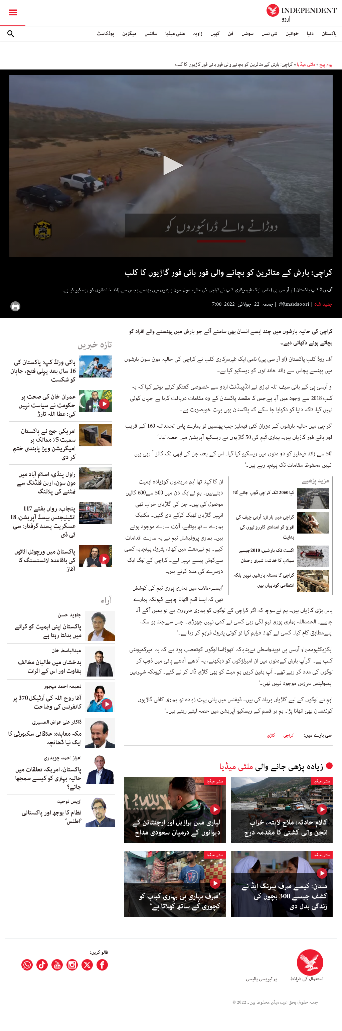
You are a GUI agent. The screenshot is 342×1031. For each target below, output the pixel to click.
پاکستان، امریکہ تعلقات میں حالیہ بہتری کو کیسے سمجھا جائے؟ (48, 778)
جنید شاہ (323, 304)
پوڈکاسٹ (105, 33)
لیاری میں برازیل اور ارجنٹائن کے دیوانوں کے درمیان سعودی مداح (176, 828)
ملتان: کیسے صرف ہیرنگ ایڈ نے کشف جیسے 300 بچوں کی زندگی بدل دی (284, 896)
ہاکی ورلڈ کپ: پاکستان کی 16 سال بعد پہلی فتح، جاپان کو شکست (42, 371)
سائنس (151, 33)
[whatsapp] (27, 965)
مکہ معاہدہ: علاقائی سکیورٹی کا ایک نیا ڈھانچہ (44, 738)
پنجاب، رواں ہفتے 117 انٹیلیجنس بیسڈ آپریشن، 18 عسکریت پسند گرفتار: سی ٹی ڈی (42, 522)
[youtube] (57, 965)
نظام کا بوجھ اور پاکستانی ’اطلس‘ (51, 817)
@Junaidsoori (294, 304)
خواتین (292, 33)
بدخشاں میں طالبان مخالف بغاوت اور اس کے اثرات (49, 667)
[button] (171, 165)
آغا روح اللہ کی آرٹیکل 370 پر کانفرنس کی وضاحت (46, 703)
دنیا (310, 33)
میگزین (129, 33)
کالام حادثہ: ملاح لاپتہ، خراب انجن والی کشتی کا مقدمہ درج (285, 828)
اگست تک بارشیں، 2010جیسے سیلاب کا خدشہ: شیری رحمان (266, 555)
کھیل (215, 33)
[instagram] (72, 965)
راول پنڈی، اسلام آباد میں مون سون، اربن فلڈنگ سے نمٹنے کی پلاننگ (46, 483)
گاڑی (271, 735)
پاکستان (329, 33)
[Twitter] (87, 965)
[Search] (10, 34)
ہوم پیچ (326, 64)
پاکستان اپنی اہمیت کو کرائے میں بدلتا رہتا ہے (48, 631)
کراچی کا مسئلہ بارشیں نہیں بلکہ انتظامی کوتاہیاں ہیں (263, 580)
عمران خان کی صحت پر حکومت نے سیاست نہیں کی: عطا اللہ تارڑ (47, 405)
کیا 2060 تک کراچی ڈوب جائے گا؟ (263, 492)
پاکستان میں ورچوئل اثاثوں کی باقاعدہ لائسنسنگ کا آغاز (44, 560)
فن (230, 33)
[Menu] (12, 13)
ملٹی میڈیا (175, 33)
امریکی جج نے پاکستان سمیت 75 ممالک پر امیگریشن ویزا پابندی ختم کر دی (44, 444)
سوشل (247, 33)
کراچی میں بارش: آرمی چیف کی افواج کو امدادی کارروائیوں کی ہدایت (265, 527)
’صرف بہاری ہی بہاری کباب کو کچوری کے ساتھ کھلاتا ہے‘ (179, 901)
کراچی (288, 735)
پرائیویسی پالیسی (261, 979)
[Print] (15, 306)
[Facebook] (102, 965)
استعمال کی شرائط (306, 979)
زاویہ (197, 33)
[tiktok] (42, 965)
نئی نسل (270, 33)
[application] (171, 166)
